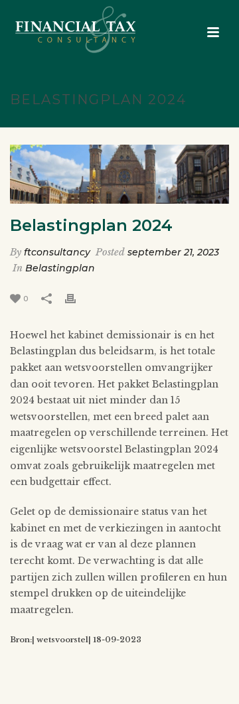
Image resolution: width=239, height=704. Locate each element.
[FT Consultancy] (62, 30)
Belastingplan (60, 268)
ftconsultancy (57, 252)
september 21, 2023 (173, 252)
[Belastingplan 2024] (119, 174)
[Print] (77, 298)
